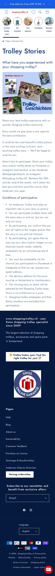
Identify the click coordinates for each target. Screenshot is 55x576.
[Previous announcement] (5, 4)
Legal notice (39, 567)
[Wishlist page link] (33, 12)
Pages (8, 41)
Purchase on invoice (17, 453)
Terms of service (20, 562)
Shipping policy (38, 562)
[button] (6, 12)
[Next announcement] (49, 4)
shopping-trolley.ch (26, 553)
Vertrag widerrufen (20, 474)
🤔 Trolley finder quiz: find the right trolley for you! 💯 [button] (27, 356)
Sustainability (13, 439)
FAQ (8, 417)
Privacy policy (40, 557)
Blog (8, 424)
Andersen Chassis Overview (21, 467)
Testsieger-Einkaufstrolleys (20, 460)
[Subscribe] (45, 498)
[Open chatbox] (48, 570)
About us (11, 432)
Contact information (22, 567)
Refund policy (24, 557)
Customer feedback (16, 446)
